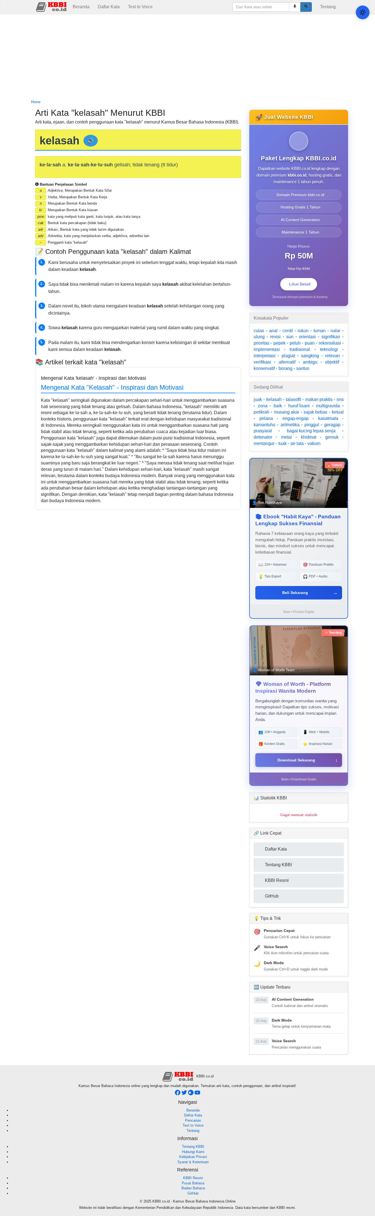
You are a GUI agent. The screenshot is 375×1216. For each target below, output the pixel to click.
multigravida (328, 405)
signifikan (330, 336)
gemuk (331, 437)
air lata (297, 443)
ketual (338, 412)
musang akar (286, 412)
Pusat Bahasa (193, 1183)
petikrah (261, 412)
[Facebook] (178, 1094)
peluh (295, 343)
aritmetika (290, 424)
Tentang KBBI (193, 1147)
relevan (332, 355)
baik (278, 405)
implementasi (267, 349)
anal (273, 330)
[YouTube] (197, 1094)
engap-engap (295, 418)
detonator (263, 437)
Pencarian (193, 1120)
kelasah (274, 399)
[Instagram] (191, 1094)
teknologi (329, 349)
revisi (275, 336)
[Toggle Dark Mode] (363, 12)
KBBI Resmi (193, 1178)
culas (259, 330)
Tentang (328, 6)
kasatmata (328, 418)
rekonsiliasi (330, 343)
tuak (282, 443)
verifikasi (262, 362)
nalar (335, 330)
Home (35, 102)
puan (310, 343)
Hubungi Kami (193, 1152)
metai (286, 437)
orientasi (307, 336)
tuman (320, 330)
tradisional (300, 349)
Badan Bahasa (193, 1188)
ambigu (310, 362)
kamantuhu (264, 424)
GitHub (193, 1193)
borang (285, 368)
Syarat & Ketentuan (193, 1162)
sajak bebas (315, 412)
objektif (332, 362)
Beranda (81, 6)
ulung (259, 336)
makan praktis (318, 399)
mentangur (264, 443)
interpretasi (264, 355)
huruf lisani (299, 405)
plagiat (288, 355)
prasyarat (263, 430)
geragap (332, 424)
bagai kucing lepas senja (311, 430)
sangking (310, 355)
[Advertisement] (187, 57)
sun (289, 336)
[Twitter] (184, 1094)
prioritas (261, 343)
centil (287, 330)
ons (340, 399)
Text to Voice (140, 6)
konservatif (264, 368)
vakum (313, 443)
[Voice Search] (295, 7)
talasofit (293, 399)
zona (262, 405)
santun (302, 368)
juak (258, 399)
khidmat (308, 437)
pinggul (311, 424)
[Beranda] (52, 6)
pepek (279, 343)
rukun (303, 330)
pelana (266, 418)
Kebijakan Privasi (193, 1157)
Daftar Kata (109, 6)
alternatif (287, 362)
